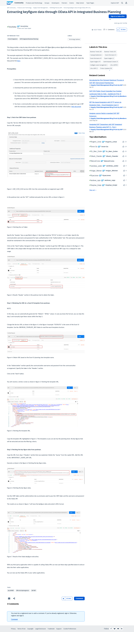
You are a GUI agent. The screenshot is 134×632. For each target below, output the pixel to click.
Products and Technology (34, 3)
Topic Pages (90, 3)
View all (92, 190)
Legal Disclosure (40, 629)
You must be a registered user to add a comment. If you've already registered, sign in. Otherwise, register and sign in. (44, 614)
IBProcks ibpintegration (22, 590)
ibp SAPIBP (11, 590)
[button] (118, 29)
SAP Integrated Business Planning (29, 39)
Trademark (51, 629)
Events (72, 3)
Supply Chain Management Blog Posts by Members (109, 96)
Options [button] (110, 20)
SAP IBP (34, 590)
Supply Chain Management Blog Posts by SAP (107, 85)
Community (18, 3)
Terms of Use (21, 629)
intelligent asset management (98, 65)
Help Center (80, 3)
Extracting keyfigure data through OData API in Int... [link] (77, 7)
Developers (55, 3)
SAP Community (11, 7)
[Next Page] (109, 70)
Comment (14, 619)
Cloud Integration (12, 39)
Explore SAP (115, 3)
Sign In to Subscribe (118, 16)
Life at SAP (113, 65)
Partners (64, 3)
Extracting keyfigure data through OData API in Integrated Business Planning (64, 12)
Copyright (30, 629)
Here (18, 61)
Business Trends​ (108, 51)
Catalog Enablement (95, 55)
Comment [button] (79, 598)
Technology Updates (74, 39)
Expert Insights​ (94, 61)
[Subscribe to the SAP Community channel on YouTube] (118, 628)
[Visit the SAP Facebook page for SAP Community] (111, 628)
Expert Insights (108, 58)
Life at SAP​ (93, 68)
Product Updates (105, 68)
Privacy (13, 629)
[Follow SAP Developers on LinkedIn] (121, 628)
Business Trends (94, 51)
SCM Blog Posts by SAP (56, 7)
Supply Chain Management (40, 7)
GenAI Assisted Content (109, 61)
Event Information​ (95, 58)
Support (59, 629)
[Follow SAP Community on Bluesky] (114, 628)
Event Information (110, 55)
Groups (47, 3)
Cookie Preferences (69, 629)
